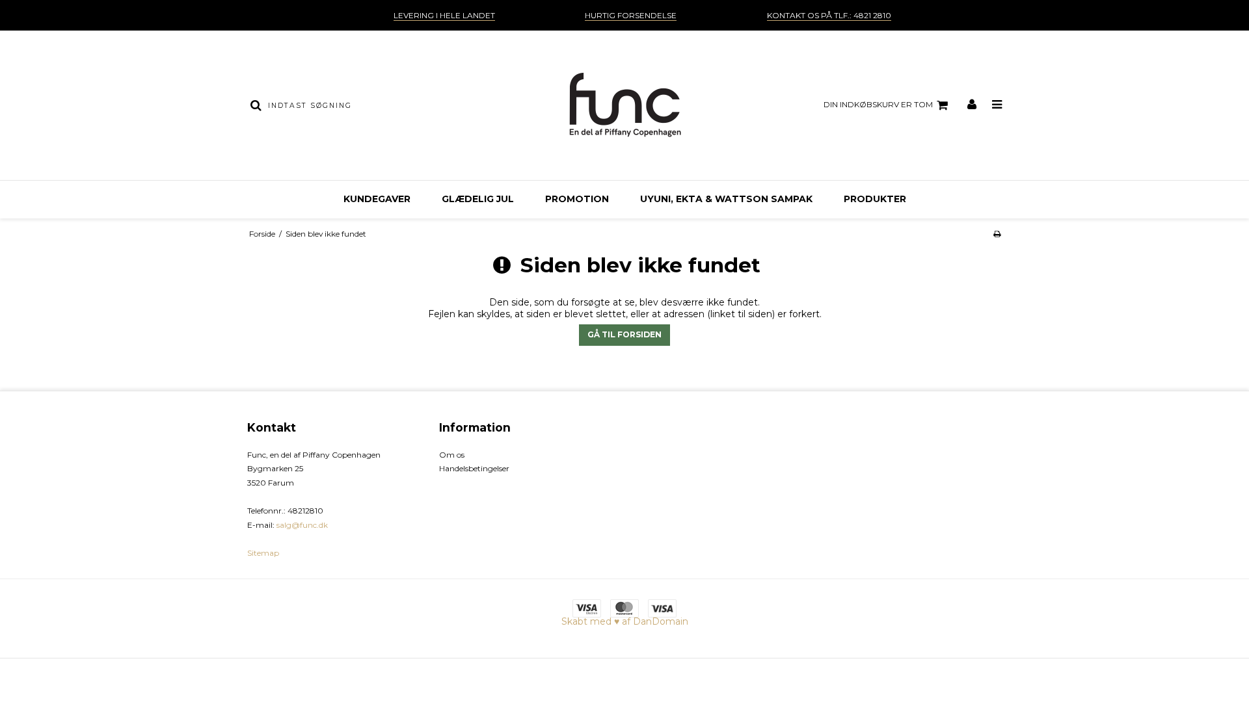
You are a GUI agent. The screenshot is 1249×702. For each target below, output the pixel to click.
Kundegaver (376, 199)
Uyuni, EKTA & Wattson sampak (726, 199)
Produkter (875, 199)
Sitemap (263, 553)
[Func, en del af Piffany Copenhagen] (624, 105)
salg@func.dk (302, 525)
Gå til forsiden (624, 334)
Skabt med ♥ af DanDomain (624, 621)
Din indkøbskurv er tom (878, 104)
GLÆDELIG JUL (478, 199)
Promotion (577, 199)
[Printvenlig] (997, 234)
